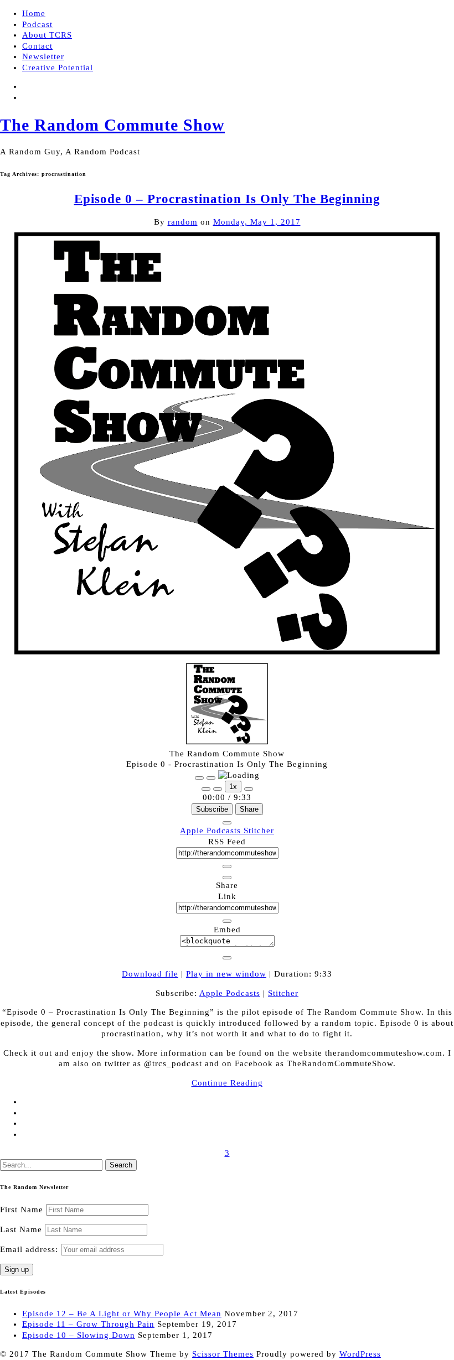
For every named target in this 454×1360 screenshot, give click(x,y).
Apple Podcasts (212, 830)
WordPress (360, 1353)
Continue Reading (227, 1082)
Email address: (30, 1249)
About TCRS (47, 34)
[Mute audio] (206, 789)
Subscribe (212, 809)
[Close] (227, 822)
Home (33, 13)
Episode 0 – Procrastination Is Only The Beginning (227, 199)
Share (249, 809)
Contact (37, 45)
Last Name (21, 1229)
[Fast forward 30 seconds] (248, 789)
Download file (150, 973)
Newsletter (43, 56)
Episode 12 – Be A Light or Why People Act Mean (121, 1313)
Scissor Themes (223, 1353)
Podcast (37, 24)
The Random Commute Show (112, 125)
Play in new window (226, 973)
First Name (21, 1209)
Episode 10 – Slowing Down (78, 1335)
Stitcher (259, 830)
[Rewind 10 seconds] (217, 789)
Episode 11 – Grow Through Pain (88, 1324)
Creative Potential (57, 67)
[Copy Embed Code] (227, 957)
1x (233, 786)
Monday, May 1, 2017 (257, 221)
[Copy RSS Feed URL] (227, 866)
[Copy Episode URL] (227, 921)
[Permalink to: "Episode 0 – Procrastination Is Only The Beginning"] (227, 656)
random (183, 221)
